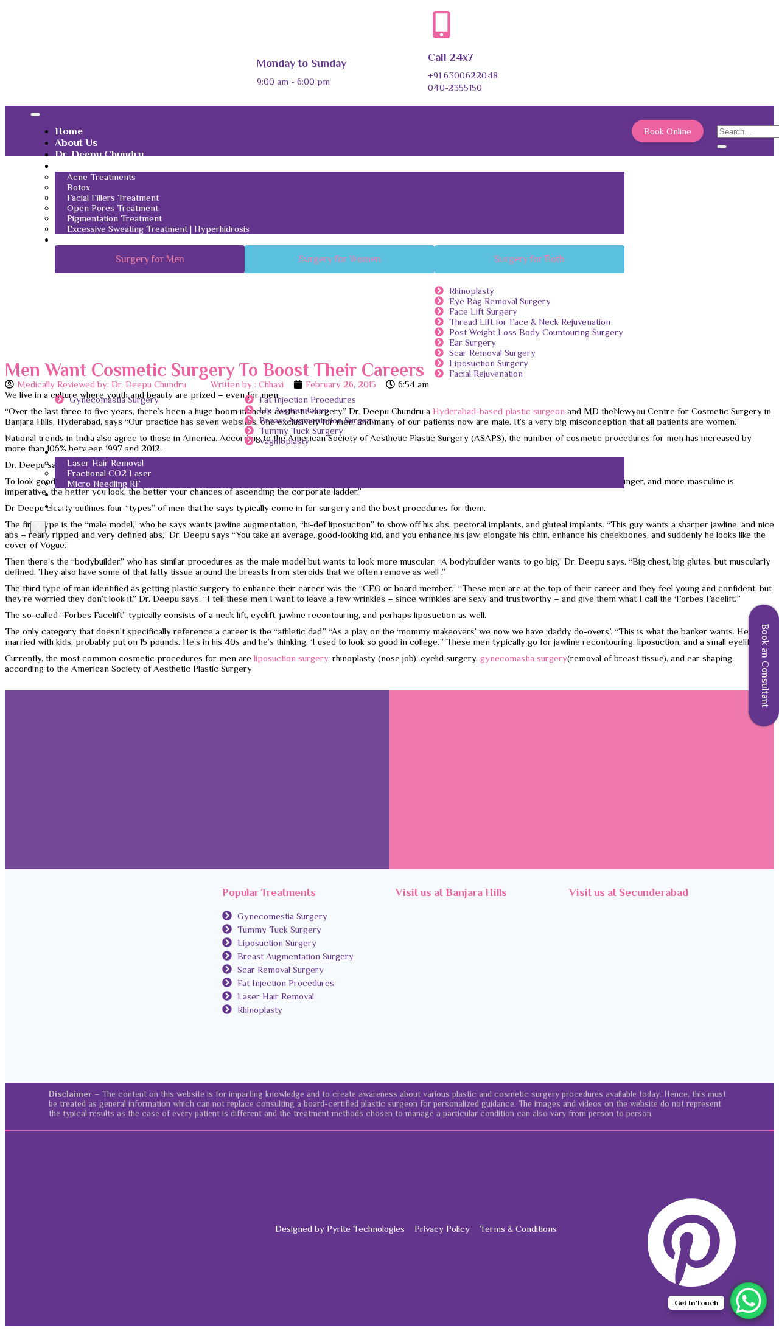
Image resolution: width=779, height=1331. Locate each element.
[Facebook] (727, 1154)
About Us (76, 142)
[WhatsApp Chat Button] (748, 1300)
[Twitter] (727, 1171)
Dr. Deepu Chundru (99, 154)
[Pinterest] (689, 1285)
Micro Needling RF (104, 483)
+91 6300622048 (463, 75)
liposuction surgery (291, 658)
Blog (66, 506)
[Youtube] (727, 1302)
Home (69, 131)
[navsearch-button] (726, 119)
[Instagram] (727, 1188)
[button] (150, 259)
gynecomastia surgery (523, 658)
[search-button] (722, 146)
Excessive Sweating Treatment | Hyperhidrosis (158, 228)
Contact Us (81, 494)
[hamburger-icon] (35, 114)
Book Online (667, 131)
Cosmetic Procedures (105, 239)
